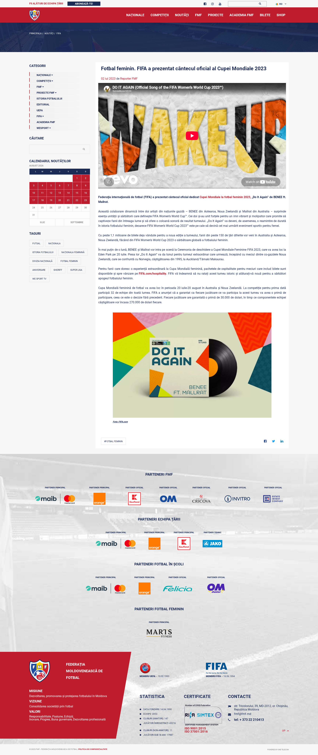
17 (33, 200)
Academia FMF (46, 122)
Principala (35, 33)
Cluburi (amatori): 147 (156, 718)
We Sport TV (39, 279)
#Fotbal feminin (113, 441)
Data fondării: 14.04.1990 (158, 709)
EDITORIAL (43, 104)
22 (77, 200)
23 (85, 200)
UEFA (40, 110)
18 (42, 200)
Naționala (54, 243)
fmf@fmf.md (242, 714)
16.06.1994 (229, 676)
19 (51, 200)
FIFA (58, 33)
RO (280, 4)
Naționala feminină (72, 252)
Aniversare (38, 270)
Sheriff (58, 270)
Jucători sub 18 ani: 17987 (158, 735)
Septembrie (76, 222)
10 (33, 193)
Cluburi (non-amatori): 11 (158, 730)
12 (51, 193)
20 (59, 200)
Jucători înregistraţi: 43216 (159, 724)
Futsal (36, 243)
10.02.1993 (163, 676)
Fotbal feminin (69, 261)
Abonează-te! (84, 3)
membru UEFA (147, 676)
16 (85, 193)
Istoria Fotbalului (49, 98)
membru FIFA (213, 676)
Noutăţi (49, 33)
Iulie (42, 222)
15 (77, 193)
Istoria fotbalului (42, 252)
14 (68, 193)
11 (42, 193)
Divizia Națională (42, 261)
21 (68, 200)
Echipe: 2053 (150, 714)
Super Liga (76, 270)
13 (59, 193)
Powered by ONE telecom (278, 750)
